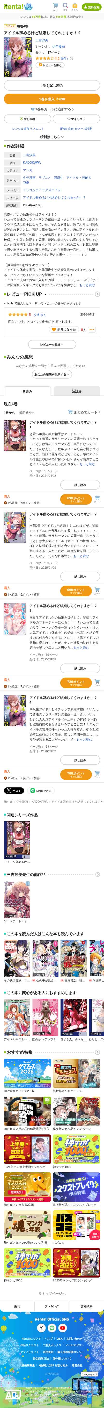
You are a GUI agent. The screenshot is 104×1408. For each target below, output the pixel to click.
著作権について (62, 1358)
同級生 (58, 177)
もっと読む (87, 285)
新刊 (17, 1306)
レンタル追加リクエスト (28, 128)
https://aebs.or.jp (34, 1401)
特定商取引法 (41, 1358)
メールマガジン (74, 1345)
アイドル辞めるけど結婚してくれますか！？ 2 (63, 516)
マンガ (27, 170)
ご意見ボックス (52, 1345)
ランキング (52, 1306)
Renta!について (31, 1338)
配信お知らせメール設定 (76, 128)
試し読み (80, 485)
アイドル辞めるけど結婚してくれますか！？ (54, 197)
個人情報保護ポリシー (70, 1352)
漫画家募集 (28, 1365)
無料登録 (94, 7)
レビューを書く (52, 65)
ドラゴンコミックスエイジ (42, 189)
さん (40, 314)
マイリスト (78, 119)
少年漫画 (58, 46)
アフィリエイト (29, 1352)
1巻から (9, 412)
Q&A (60, 1338)
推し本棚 (29, 119)
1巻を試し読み (52, 85)
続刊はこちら (50, 136)
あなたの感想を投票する (50, 374)
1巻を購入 (52, 99)
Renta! (8, 801)
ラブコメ (44, 177)
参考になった (66, 329)
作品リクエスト (29, 1345)
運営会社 (77, 1365)
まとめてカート (85, 412)
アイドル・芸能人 (78, 177)
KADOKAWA (32, 162)
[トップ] (13, 6)
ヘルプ (49, 1338)
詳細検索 (86, 1306)
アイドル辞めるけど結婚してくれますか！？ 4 (63, 700)
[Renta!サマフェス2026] (28, 6)
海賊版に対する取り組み (53, 1365)
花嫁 (26, 182)
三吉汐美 (42, 40)
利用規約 (48, 1352)
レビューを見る (50, 344)
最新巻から (27, 412)
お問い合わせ (74, 1338)
